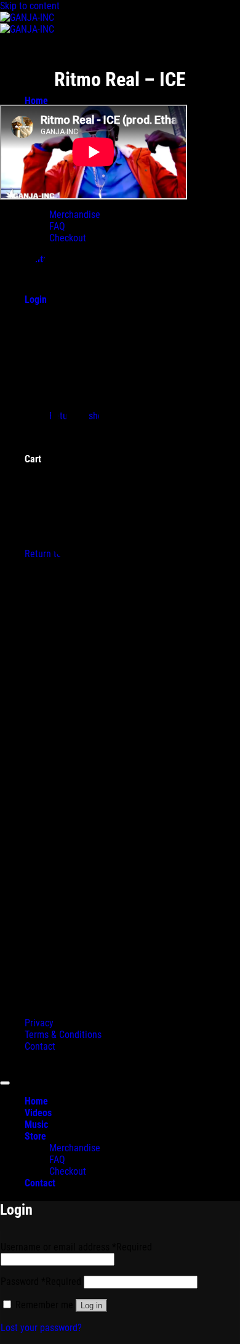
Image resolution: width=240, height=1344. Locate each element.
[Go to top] (5, 1083)
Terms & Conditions (63, 1034)
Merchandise (74, 1148)
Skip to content (30, 6)
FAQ (57, 1159)
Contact (40, 1046)
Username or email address (76, 1247)
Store (35, 1136)
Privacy (39, 1023)
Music (36, 1124)
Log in (91, 1305)
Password (41, 1281)
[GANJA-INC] (27, 23)
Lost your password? (41, 1328)
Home (36, 101)
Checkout (67, 1171)
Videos (38, 1113)
